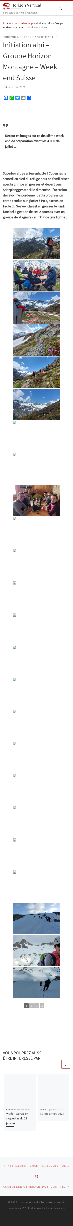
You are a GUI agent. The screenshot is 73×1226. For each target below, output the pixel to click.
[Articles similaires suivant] (65, 1064)
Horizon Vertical (28, 1202)
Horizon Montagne (24, 23)
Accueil (7, 23)
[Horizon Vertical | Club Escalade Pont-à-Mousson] (6, 5)
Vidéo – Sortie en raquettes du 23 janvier (17, 1118)
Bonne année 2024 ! (52, 1114)
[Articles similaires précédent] (56, 1064)
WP (24, 1208)
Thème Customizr (55, 1208)
